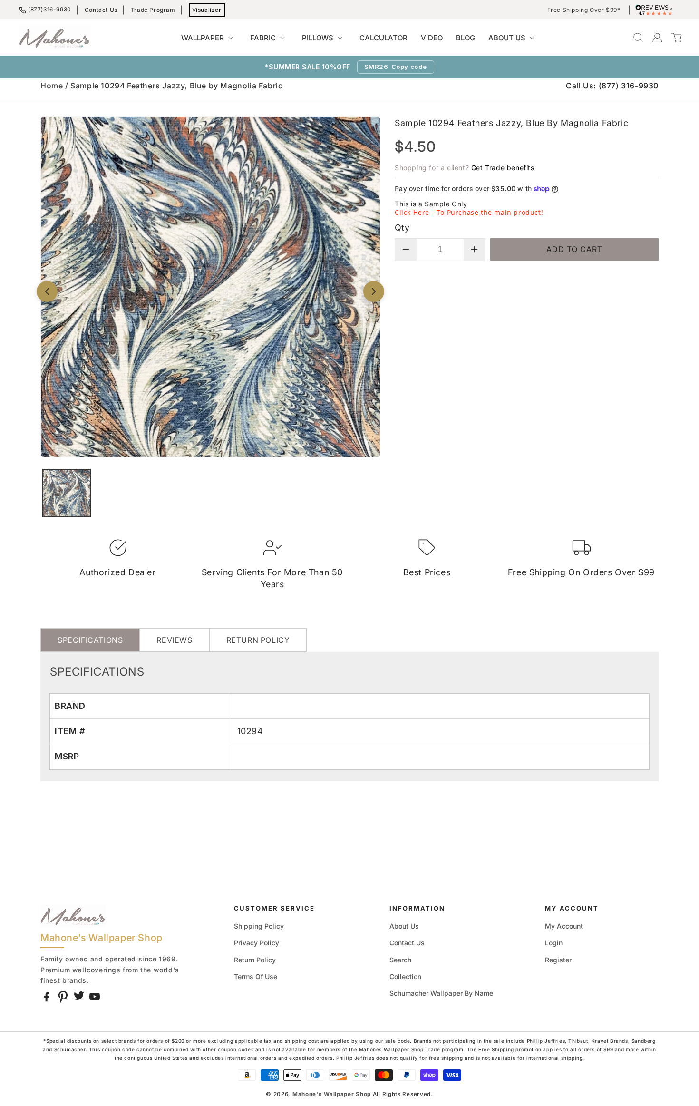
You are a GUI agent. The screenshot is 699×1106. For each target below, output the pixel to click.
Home (51, 85)
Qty (402, 228)
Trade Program (153, 9)
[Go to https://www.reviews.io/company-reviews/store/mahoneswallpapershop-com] (656, 10)
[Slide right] (373, 291)
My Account (564, 926)
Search (400, 960)
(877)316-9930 (49, 9)
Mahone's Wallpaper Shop (331, 1094)
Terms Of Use (255, 976)
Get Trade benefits (502, 168)
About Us (404, 926)
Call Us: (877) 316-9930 (612, 85)
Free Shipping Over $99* (584, 10)
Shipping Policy (259, 926)
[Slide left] (47, 291)
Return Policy (255, 960)
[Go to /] (54, 37)
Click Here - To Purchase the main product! (469, 212)
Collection (405, 976)
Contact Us (101, 9)
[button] (209, 38)
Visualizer (207, 9)
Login (554, 943)
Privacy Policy (256, 943)
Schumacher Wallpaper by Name (441, 993)
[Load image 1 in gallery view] (66, 493)
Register (558, 960)
